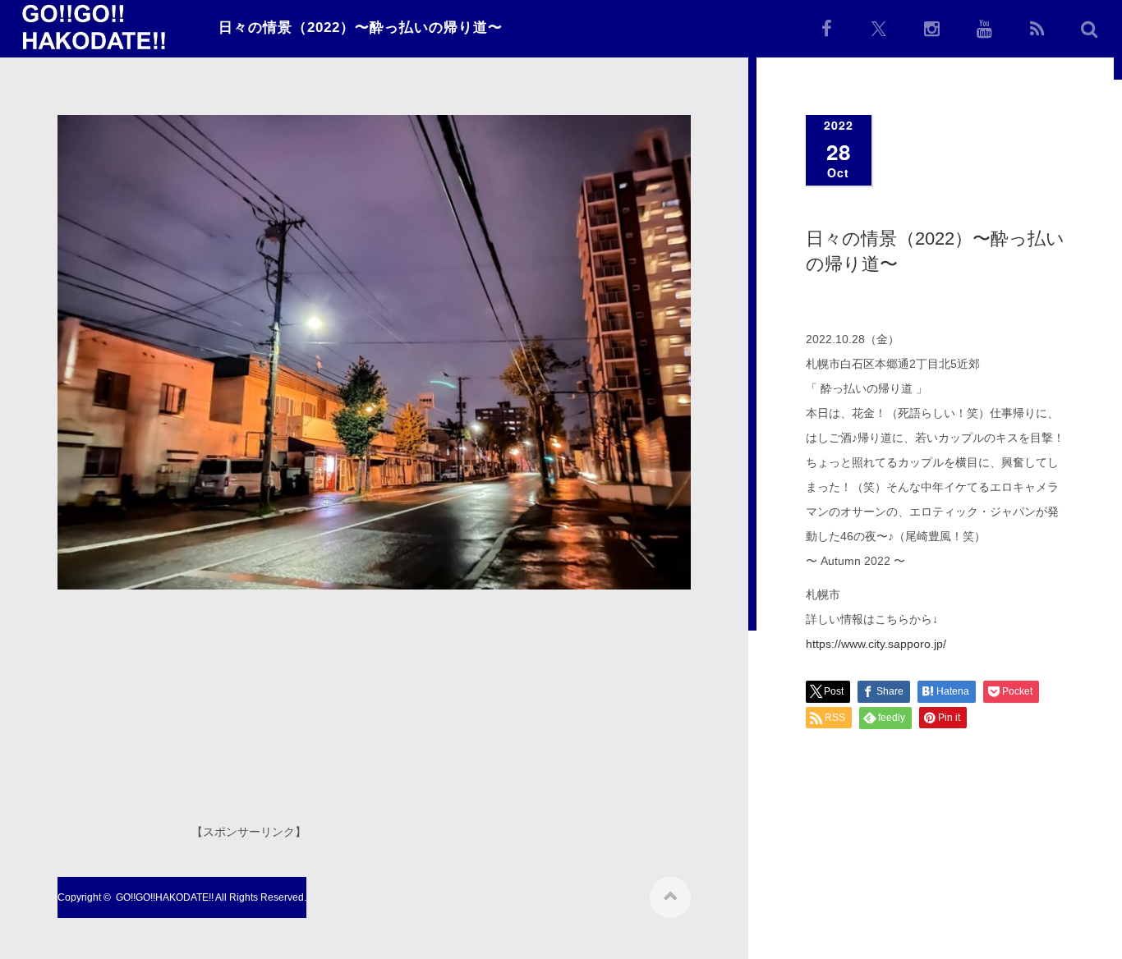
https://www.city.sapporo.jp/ (876, 643)
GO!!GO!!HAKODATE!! (165, 897)
